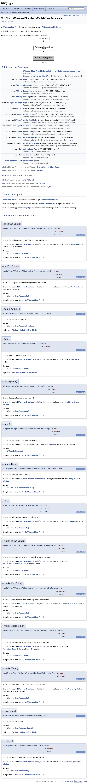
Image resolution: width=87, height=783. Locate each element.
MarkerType (16, 126)
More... (61, 27)
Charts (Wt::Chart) (7, 21)
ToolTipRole (72, 761)
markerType (27, 126)
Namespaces (39, 9)
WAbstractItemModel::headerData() (31, 479)
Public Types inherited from (18, 180)
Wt (2, 12)
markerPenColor (29, 114)
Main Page (6, 8)
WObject (77, 71)
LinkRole (71, 521)
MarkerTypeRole (74, 689)
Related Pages (18, 8)
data (25, 79)
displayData (27, 85)
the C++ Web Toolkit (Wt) (64, 781)
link (24, 108)
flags (25, 103)
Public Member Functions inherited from (31, 167)
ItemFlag (17, 103)
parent (26, 73)
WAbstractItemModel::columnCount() (21, 326)
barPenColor (28, 132)
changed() (26, 208)
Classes (50, 9)
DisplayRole (72, 359)
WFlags (10, 103)
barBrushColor (28, 137)
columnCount (28, 149)
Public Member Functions (68, 15)
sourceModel (68, 71)
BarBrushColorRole (75, 244)
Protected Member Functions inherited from (24, 183)
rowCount (27, 155)
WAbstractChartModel (11, 27)
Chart (7, 12)
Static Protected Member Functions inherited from (27, 187)
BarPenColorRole (74, 287)
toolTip (26, 97)
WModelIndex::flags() (15, 451)
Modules (28, 8)
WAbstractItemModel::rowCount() (20, 728)
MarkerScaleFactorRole (12, 649)
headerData (27, 91)
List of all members (81, 15)
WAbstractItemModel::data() (29, 244)
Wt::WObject (38, 170)
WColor (18, 114)
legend (43, 62)
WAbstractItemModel (50, 27)
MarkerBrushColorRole (11, 564)
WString (19, 85)
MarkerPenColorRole (76, 604)
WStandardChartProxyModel (20, 12)
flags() (51, 444)
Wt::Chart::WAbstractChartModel (46, 167)
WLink (18, 108)
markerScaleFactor (30, 143)
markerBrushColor (30, 120)
